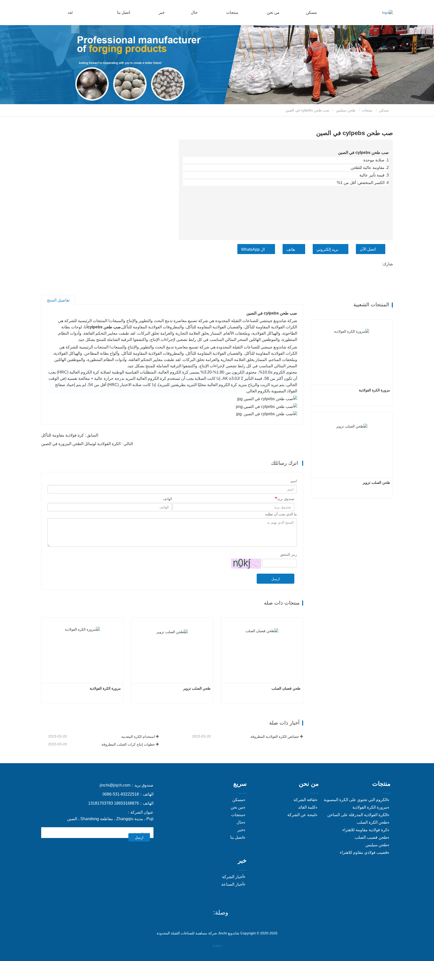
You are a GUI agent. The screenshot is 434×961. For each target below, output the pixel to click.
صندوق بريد (285, 499)
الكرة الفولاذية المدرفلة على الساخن (357, 815)
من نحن (237, 807)
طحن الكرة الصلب (372, 822)
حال (194, 12)
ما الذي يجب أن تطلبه (281, 514)
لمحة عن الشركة (301, 815)
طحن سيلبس (345, 110)
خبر (240, 830)
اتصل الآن (368, 249)
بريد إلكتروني (327, 249)
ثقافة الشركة (304, 800)
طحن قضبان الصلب (286, 688)
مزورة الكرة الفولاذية (105, 688)
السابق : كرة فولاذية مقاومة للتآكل (69, 435)
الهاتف (167, 499)
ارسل (275, 579)
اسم (294, 481)
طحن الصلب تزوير (196, 688)
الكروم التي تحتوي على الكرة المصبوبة (355, 800)
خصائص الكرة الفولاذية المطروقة (274, 737)
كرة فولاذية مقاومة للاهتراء (364, 830)
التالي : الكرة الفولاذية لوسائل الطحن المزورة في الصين (87, 444)
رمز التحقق (288, 555)
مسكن (311, 12)
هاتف (290, 249)
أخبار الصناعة (232, 884)
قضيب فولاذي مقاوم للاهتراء (363, 852)
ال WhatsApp (253, 249)
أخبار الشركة (232, 877)
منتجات (367, 110)
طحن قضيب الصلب (371, 837)
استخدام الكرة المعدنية (138, 737)
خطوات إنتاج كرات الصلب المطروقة (128, 744)
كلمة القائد (306, 807)
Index (217, 946)
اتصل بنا (123, 12)
